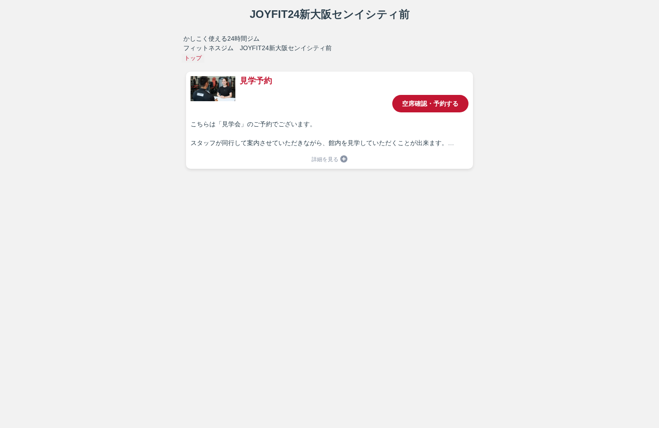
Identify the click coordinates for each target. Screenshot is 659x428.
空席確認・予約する (430, 103)
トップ (193, 58)
